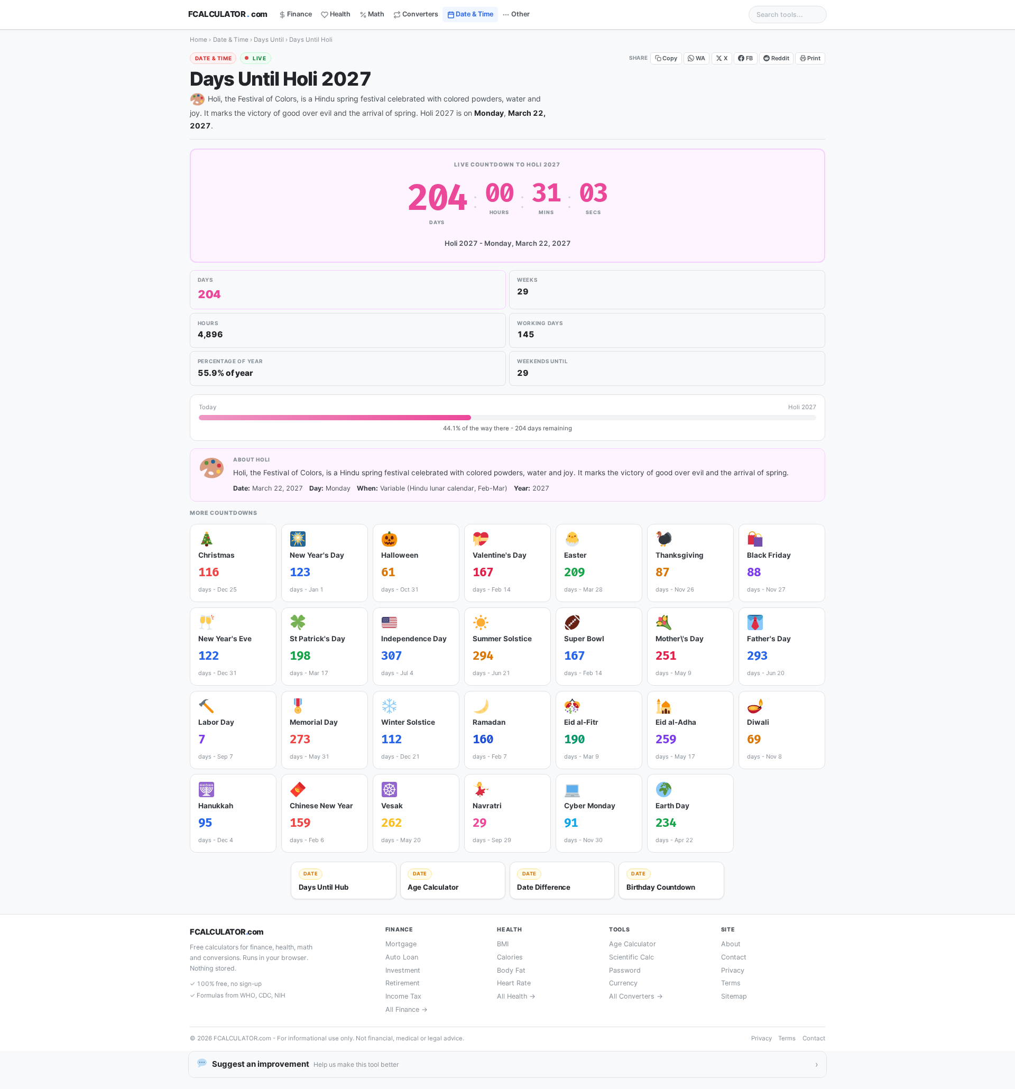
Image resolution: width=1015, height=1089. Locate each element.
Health (340, 14)
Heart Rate (514, 983)
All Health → (516, 996)
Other (520, 14)
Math (376, 14)
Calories (510, 957)
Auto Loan (401, 957)
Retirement (402, 983)
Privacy (732, 970)
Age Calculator (632, 944)
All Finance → (406, 1009)
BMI (503, 944)
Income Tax (403, 996)
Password (625, 970)
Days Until (269, 39)
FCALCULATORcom (227, 14)
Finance (299, 14)
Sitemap (734, 996)
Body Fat (511, 970)
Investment (402, 970)
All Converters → (636, 996)
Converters (420, 14)
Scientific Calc (631, 957)
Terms (731, 983)
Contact (733, 957)
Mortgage (401, 944)
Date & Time (474, 14)
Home (198, 39)
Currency (623, 983)
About (731, 944)
